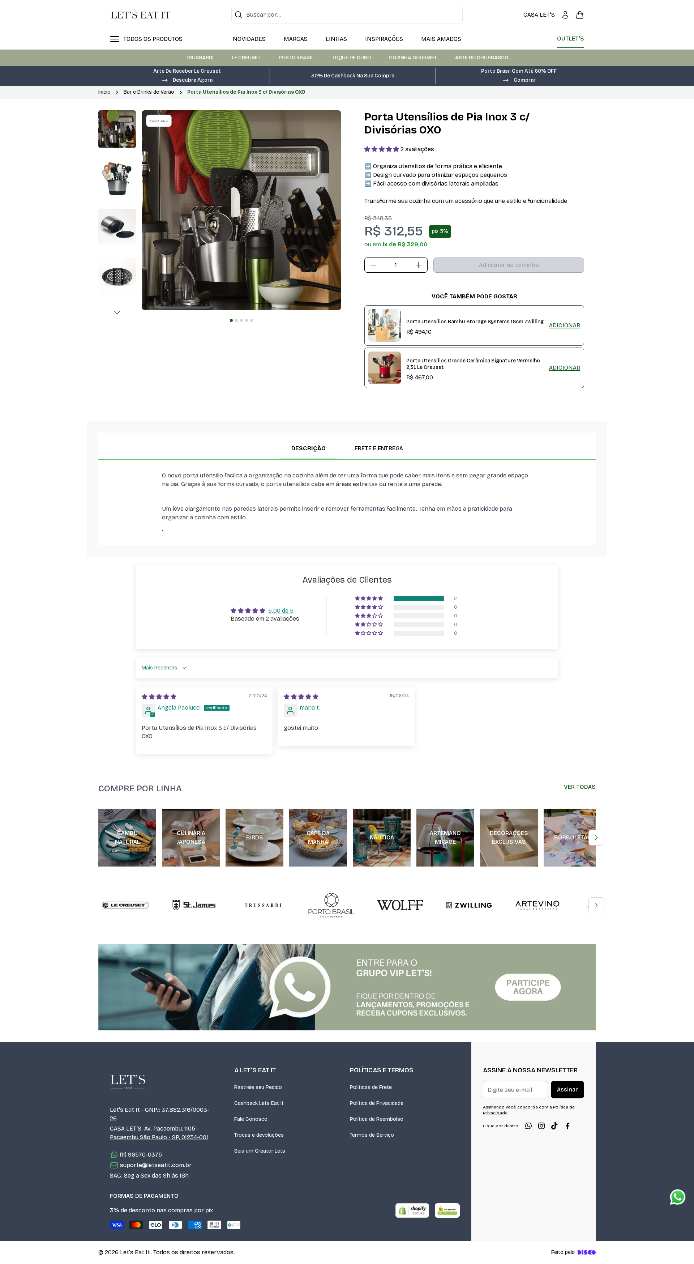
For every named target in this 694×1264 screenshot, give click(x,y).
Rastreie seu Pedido (258, 1087)
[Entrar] (565, 14)
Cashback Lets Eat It (259, 1103)
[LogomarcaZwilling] (469, 905)
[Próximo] (117, 312)
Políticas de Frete (371, 1087)
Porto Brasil (296, 58)
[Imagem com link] (347, 987)
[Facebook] (567, 1126)
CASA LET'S (539, 14)
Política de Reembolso (376, 1119)
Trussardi (200, 58)
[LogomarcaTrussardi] (263, 905)
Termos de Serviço (372, 1135)
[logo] (140, 15)
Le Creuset (246, 58)
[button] (187, 79)
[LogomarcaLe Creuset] (125, 905)
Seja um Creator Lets (259, 1151)
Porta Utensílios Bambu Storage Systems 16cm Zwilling (475, 322)
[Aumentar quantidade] (418, 265)
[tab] (231, 320)
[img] (159, 696)
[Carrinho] (579, 14)
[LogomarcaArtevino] (537, 905)
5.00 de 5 (281, 610)
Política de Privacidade (376, 1103)
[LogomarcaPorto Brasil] (331, 905)
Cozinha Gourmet (413, 58)
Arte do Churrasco (481, 58)
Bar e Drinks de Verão (149, 92)
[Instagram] (541, 1126)
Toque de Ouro (351, 58)
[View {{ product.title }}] (384, 325)
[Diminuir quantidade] (373, 265)
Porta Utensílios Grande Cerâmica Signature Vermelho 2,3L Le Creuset (473, 364)
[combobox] (347, 15)
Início (104, 92)
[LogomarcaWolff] (400, 905)
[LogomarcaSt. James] (194, 905)
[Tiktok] (554, 1126)
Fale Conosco (250, 1119)
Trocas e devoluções (259, 1135)
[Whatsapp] (528, 1126)
